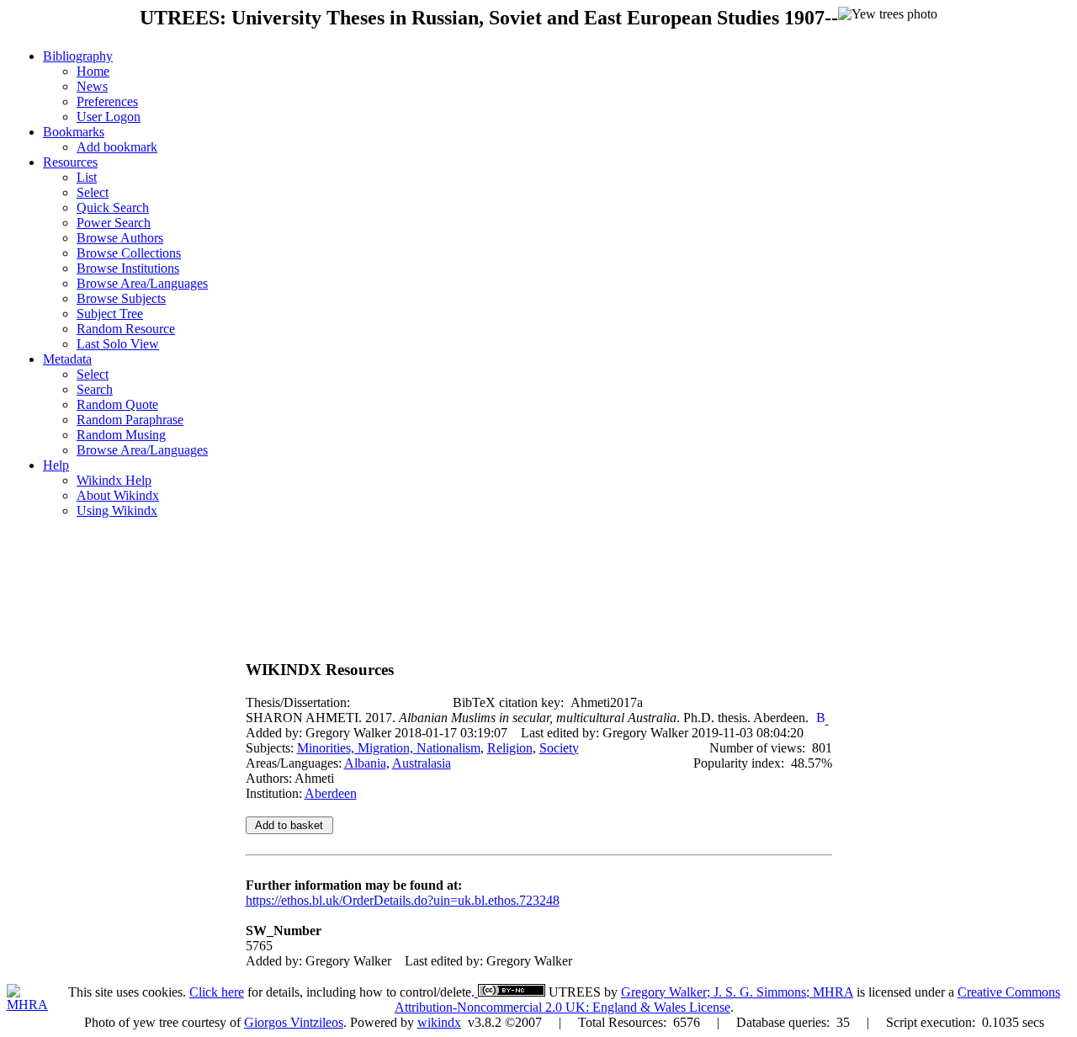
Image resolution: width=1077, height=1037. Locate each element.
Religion (510, 748)
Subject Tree (110, 313)
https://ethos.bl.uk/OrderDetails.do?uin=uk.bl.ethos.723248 (403, 900)
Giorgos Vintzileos (293, 1022)
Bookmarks (73, 132)
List (87, 177)
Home (93, 71)
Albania (365, 763)
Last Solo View (118, 344)
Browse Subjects (121, 298)
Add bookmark (117, 147)
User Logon (109, 116)
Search (95, 389)
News (92, 86)
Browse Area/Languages (142, 283)
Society (559, 748)
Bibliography (78, 56)
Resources (70, 162)
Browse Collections (129, 253)
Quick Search (113, 207)
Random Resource (126, 329)
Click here (216, 992)
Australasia (421, 763)
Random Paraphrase (130, 419)
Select (93, 192)
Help (56, 465)
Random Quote (117, 404)
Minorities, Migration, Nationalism (388, 748)
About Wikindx (118, 495)
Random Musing (121, 435)
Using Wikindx (117, 510)
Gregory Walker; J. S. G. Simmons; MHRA (737, 992)
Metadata (67, 359)
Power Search (114, 222)
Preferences (107, 101)
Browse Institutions (128, 268)
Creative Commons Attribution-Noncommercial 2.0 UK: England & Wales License (727, 999)
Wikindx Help (114, 480)
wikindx (439, 1022)
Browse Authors (120, 238)
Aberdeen (331, 793)
